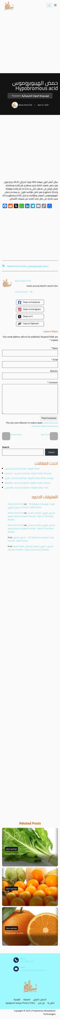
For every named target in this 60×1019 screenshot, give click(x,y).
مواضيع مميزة (11, 849)
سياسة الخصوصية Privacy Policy (20, 1003)
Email (54, 359)
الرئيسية (17, 999)
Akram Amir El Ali (16, 504)
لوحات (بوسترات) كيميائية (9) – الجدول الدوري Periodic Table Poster (31, 505)
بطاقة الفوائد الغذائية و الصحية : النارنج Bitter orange (29, 478)
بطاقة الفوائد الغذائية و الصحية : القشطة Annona (27, 483)
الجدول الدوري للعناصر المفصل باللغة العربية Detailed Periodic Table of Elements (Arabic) (31, 516)
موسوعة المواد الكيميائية (35, 96)
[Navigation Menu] (49, 5)
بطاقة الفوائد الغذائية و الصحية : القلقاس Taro (26, 487)
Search (5, 447)
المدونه (26, 999)
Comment (52, 382)
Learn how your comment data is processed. (44, 424)
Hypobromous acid (16, 266)
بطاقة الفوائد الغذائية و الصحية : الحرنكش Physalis (28, 473)
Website (54, 371)
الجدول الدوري (39, 999)
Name (54, 348)
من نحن (41, 1003)
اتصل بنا (51, 1003)
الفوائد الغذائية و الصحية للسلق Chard (22, 469)
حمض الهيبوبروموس (37, 266)
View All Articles (21, 292)
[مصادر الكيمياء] (9, 5)
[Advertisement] (30, 42)
